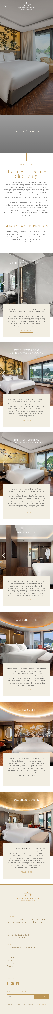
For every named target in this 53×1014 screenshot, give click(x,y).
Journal (10, 957)
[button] (4, 284)
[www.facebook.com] (7, 983)
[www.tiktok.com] (17, 983)
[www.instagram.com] (12, 983)
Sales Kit (11, 963)
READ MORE (26, 330)
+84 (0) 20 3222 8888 (18, 935)
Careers (10, 966)
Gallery (10, 960)
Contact (11, 969)
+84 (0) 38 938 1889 (17, 937)
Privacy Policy (41, 1004)
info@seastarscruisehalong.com (23, 947)
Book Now (27, 1010)
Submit (41, 996)
